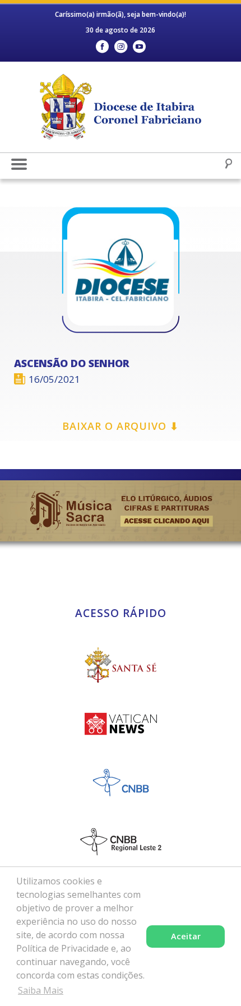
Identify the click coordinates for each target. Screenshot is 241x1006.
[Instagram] (121, 47)
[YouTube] (139, 47)
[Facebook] (102, 47)
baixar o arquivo (120, 426)
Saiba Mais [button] (40, 990)
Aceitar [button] (186, 936)
